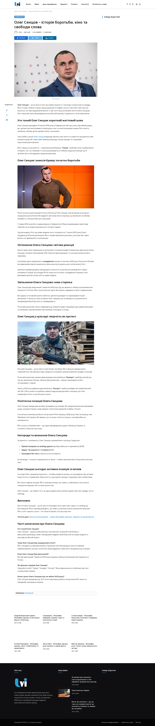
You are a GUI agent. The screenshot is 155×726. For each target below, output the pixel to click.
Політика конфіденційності (110, 722)
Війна (37, 4)
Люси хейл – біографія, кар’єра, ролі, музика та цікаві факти (55, 645)
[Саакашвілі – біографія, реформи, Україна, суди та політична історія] (56, 605)
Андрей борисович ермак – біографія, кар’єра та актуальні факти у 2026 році (26, 617)
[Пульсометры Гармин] (64, 693)
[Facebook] (7, 110)
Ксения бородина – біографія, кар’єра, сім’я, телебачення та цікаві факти (26, 646)
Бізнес (28, 4)
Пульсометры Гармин (80, 690)
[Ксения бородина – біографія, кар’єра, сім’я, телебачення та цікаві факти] (27, 633)
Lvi (21, 32)
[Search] (136, 4)
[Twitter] (7, 115)
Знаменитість (19, 16)
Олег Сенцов (39, 137)
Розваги (74, 4)
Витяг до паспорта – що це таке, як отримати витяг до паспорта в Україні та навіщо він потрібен (83, 705)
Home (16, 11)
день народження (50, 4)
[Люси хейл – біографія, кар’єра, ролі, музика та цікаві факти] (56, 633)
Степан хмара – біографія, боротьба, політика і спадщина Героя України (84, 617)
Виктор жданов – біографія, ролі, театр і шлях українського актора (84, 646)
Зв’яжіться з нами (99, 4)
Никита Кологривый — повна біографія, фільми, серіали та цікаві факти (61, 517)
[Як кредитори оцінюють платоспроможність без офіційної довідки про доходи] (64, 680)
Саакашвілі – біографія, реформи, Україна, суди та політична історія (53, 617)
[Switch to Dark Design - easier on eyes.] (140, 4)
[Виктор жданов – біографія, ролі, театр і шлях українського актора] (84, 633)
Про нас (138, 722)
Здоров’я (63, 4)
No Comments (38, 32)
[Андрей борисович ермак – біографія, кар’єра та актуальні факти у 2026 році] (27, 605)
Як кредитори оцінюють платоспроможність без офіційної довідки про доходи (84, 679)
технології (85, 4)
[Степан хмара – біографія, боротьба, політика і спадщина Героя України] (84, 605)
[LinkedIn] (7, 120)
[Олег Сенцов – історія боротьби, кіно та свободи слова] (55, 70)
